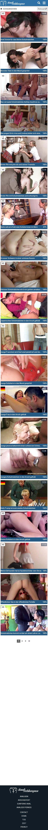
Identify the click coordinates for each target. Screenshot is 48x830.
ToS (24, 820)
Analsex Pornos (24, 807)
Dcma (24, 816)
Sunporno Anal (24, 804)
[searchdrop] (38, 3)
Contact (24, 812)
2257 (24, 823)
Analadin (24, 796)
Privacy (24, 827)
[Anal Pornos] (12, 3)
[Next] (29, 641)
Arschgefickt (24, 800)
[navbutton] (44, 3)
